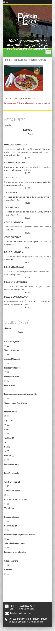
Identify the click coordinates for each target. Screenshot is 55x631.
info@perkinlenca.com (20, 613)
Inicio (7, 59)
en (6, 2)
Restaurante (20, 59)
